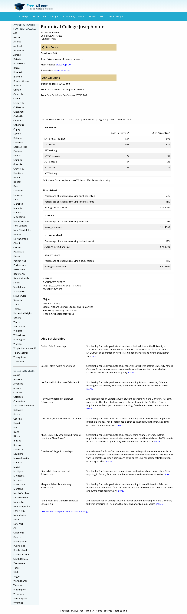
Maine (16, 466)
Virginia (17, 576)
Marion (17, 212)
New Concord (20, 225)
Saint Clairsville (21, 278)
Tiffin (16, 304)
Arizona (17, 388)
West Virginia (20, 598)
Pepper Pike (19, 260)
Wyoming (18, 602)
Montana (18, 488)
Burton (17, 85)
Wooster (17, 343)
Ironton (17, 181)
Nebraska (18, 501)
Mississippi (19, 484)
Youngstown (19, 357)
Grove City (18, 168)
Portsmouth (19, 265)
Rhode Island (20, 550)
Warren (17, 322)
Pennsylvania (20, 541)
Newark (17, 234)
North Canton (20, 238)
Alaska (16, 374)
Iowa (15, 427)
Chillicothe (18, 107)
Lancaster (18, 194)
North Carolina (21, 493)
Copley (16, 129)
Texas (16, 567)
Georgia (17, 418)
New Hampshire (21, 506)
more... (95, 356)
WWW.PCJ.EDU (63, 64)
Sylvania (17, 300)
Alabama (17, 379)
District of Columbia (23, 405)
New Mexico (19, 515)
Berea (16, 67)
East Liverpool (20, 146)
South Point (19, 287)
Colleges (54, 16)
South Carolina (21, 554)
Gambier (17, 159)
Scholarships (22, 16)
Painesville (18, 251)
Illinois (16, 436)
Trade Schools (96, 16)
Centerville (18, 102)
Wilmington (19, 339)
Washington (19, 589)
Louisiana (18, 453)
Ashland (17, 46)
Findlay (17, 155)
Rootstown (19, 273)
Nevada (17, 519)
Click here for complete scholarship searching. (64, 511)
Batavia (17, 59)
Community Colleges (73, 16)
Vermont (17, 585)
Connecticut (19, 401)
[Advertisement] (90, 105)
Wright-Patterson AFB (24, 348)
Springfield (19, 291)
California (18, 392)
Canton (17, 89)
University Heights (22, 313)
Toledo (17, 308)
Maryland (18, 462)
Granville (17, 164)
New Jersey (19, 510)
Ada (15, 32)
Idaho (16, 431)
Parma (16, 256)
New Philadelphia (22, 230)
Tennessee (19, 563)
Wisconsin (18, 594)
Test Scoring (73, 119)
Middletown (19, 216)
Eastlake (17, 151)
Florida (16, 414)
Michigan (18, 471)
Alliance (17, 41)
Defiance (17, 138)
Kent (15, 186)
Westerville (19, 326)
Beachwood (19, 63)
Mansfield (18, 203)
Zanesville (18, 361)
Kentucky (18, 449)
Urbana (17, 317)
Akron (16, 37)
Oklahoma (18, 532)
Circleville (18, 116)
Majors (112, 119)
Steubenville (19, 295)
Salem (16, 282)
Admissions (59, 119)
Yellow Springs (20, 352)
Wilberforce (19, 335)
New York (18, 523)
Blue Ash (17, 72)
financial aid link (62, 70)
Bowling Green (21, 81)
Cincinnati (18, 111)
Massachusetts (21, 458)
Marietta (17, 208)
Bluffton (17, 76)
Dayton (17, 133)
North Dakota (20, 497)
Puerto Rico (19, 545)
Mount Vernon (21, 221)
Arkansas (18, 383)
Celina (16, 98)
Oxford (17, 247)
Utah (15, 572)
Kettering (18, 190)
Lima (15, 199)
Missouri (17, 480)
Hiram (16, 177)
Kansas (17, 445)
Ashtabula (18, 50)
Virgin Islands (20, 580)
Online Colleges (116, 16)
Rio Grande (19, 269)
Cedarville (18, 94)
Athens (17, 54)
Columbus (18, 124)
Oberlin (17, 243)
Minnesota (19, 475)
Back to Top (120, 610)
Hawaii (16, 423)
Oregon (17, 537)
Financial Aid (39, 16)
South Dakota (20, 558)
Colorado (18, 396)
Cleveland (18, 120)
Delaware (18, 142)
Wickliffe (17, 330)
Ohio (15, 528)
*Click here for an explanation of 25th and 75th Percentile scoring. (77, 180)
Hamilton (18, 173)
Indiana (17, 440)
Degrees (101, 119)
